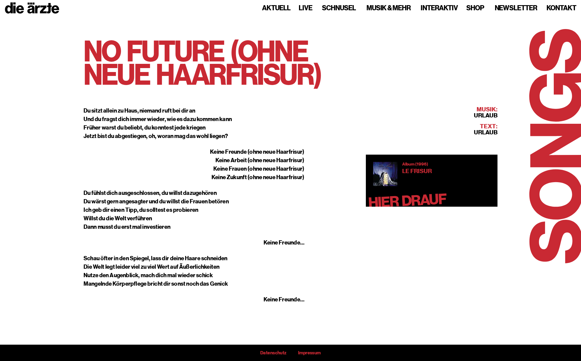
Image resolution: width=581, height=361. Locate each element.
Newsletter (516, 8)
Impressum (309, 352)
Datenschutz (273, 352)
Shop (475, 8)
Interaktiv (439, 8)
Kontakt (561, 8)
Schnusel (339, 8)
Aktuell (276, 8)
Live (305, 8)
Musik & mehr (388, 8)
